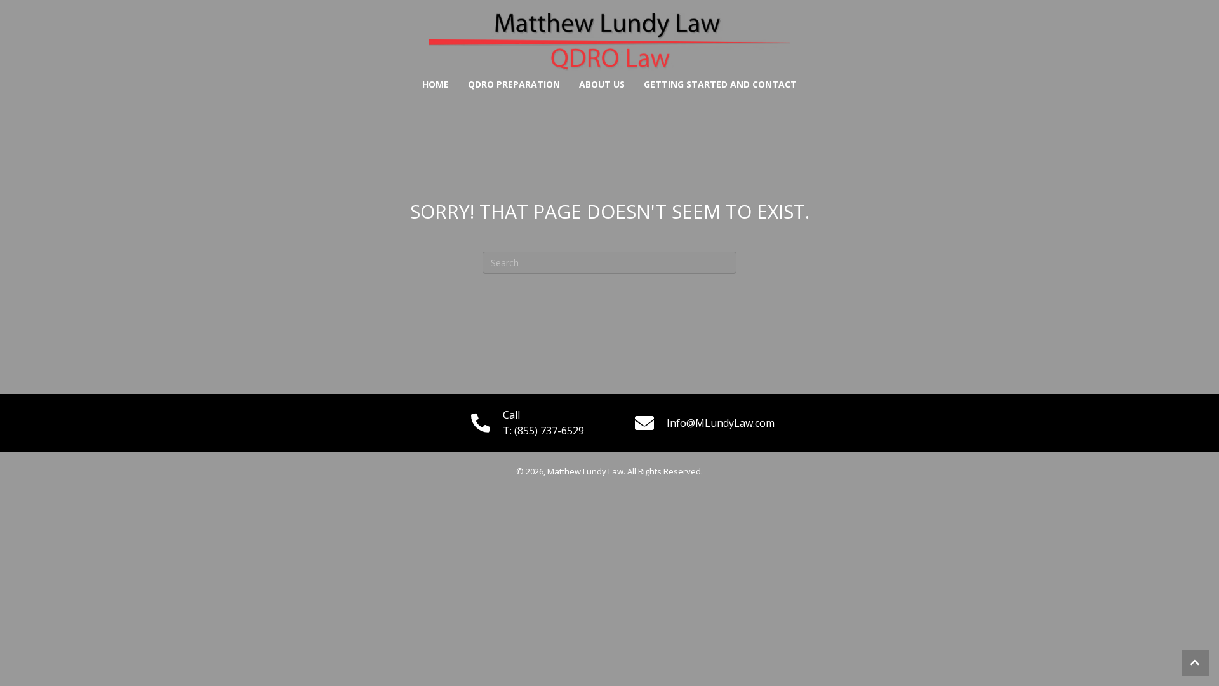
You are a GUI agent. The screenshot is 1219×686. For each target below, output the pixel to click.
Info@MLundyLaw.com (721, 423)
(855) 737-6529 (549, 431)
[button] (1195, 663)
